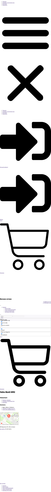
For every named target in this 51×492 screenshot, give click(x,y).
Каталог (4, 307)
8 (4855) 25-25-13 (47, 301)
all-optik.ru (2, 429)
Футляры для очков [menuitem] (7, 490)
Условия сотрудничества (8, 2)
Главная (4, 1)
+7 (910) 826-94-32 (47, 303)
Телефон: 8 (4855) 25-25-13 (8, 408)
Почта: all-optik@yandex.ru (8, 409)
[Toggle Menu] (0, 305)
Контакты (4, 5)
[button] (25, 58)
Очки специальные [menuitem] (7, 489)
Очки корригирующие (10, 309)
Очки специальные (9, 310)
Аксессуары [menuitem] (5, 486)
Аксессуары (8, 308)
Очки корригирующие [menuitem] (7, 488)
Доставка (4, 4)
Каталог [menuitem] (4, 485)
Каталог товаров (6, 400)
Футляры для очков (9, 312)
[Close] (0, 314)
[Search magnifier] (2, 318)
